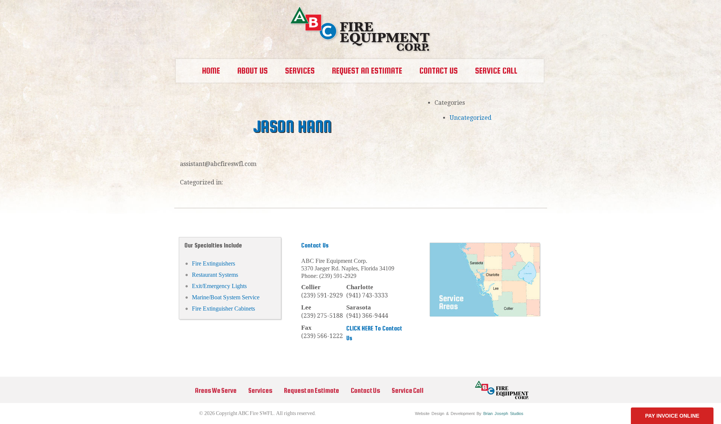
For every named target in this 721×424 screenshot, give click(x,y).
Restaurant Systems (215, 275)
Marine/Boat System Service (225, 297)
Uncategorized (470, 117)
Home (211, 70)
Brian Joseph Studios (503, 413)
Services (260, 390)
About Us (252, 70)
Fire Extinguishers (213, 263)
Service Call (496, 70)
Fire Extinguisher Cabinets (223, 308)
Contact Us (438, 70)
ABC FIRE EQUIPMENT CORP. (361, 29)
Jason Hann (292, 126)
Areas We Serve (216, 390)
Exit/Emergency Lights (219, 286)
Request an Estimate (367, 70)
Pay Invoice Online (672, 416)
